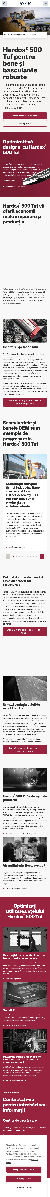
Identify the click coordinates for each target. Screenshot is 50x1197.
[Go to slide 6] (27, 556)
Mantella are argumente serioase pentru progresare (25, 402)
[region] (23, 1166)
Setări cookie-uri (24, 1187)
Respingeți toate (24, 1178)
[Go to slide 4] (22, 556)
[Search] (4, 3)
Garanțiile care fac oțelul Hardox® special (21, 834)
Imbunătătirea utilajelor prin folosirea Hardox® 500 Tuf (25, 750)
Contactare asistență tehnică (16, 888)
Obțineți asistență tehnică (15, 186)
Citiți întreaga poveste (16, 547)
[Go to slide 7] (30, 556)
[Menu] (45, 3)
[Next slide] (42, 556)
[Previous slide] (8, 556)
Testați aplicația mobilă (14, 979)
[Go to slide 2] (16, 556)
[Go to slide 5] (25, 556)
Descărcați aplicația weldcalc (16, 1080)
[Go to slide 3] (19, 556)
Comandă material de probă (25, 115)
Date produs (25, 123)
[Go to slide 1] (13, 556)
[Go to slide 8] (33, 556)
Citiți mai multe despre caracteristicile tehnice (25, 631)
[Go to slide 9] (36, 556)
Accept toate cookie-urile (23, 1169)
